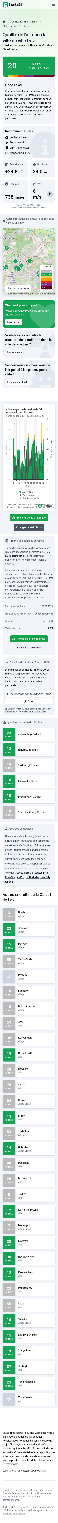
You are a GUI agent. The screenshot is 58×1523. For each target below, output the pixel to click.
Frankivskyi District (28, 781)
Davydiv (22, 943)
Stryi (20, 1022)
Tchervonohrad (26, 1381)
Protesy (22, 975)
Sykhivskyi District (28, 765)
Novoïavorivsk (26, 1256)
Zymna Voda (25, 959)
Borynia (22, 1100)
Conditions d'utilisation (29, 647)
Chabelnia (23, 1131)
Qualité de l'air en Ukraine (24, 21)
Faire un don (13, 322)
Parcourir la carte (18, 288)
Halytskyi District (28, 749)
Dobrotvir (23, 1147)
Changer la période (27, 527)
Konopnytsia (25, 1037)
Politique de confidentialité (34, 711)
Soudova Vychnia (27, 1334)
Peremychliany (26, 1272)
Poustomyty (25, 1287)
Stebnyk (23, 1366)
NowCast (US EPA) (23, 95)
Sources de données (16, 294)
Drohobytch (24, 1178)
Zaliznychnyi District (29, 734)
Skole (21, 1303)
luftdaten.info (39, 872)
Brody (21, 1115)
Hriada (21, 912)
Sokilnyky (23, 928)
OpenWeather (38, 1470)
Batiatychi (23, 990)
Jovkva (22, 1194)
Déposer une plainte (17, 382)
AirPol (20, 877)
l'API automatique (14, 556)
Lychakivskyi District (29, 796)
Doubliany (23, 1162)
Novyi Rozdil (25, 1053)
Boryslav (23, 1068)
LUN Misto (32, 877)
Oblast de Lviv (10, 26)
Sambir (22, 1084)
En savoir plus (14, 352)
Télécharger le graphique (31, 517)
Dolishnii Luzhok (27, 1006)
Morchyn (23, 1241)
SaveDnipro (23, 872)
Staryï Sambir (25, 1350)
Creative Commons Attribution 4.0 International (27, 1493)
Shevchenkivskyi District (32, 812)
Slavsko (22, 1319)
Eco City (10, 877)
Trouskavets (25, 1397)
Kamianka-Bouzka (28, 1209)
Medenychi (24, 1225)
